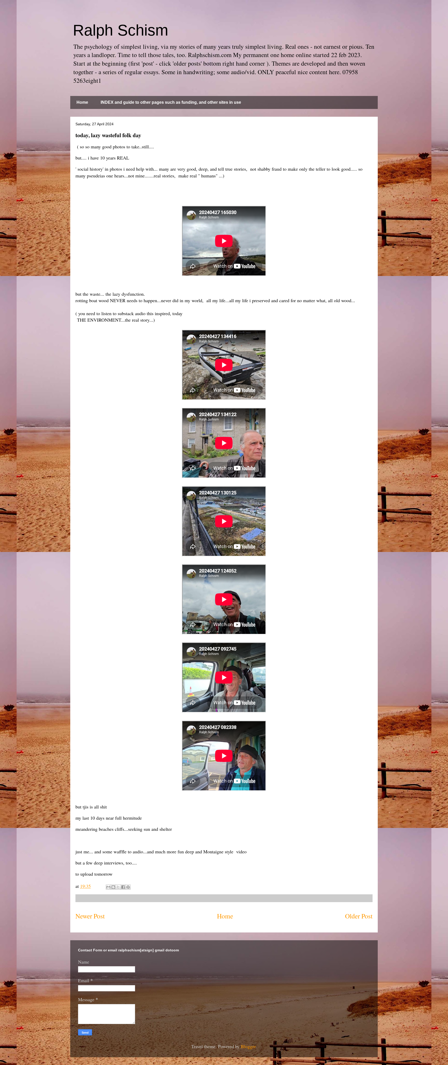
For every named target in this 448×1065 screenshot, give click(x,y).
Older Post (359, 915)
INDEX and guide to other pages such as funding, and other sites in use (171, 102)
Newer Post (90, 915)
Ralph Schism (120, 30)
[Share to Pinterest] (128, 887)
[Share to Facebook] (123, 887)
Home (82, 102)
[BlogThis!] (113, 887)
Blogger (248, 1046)
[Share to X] (118, 887)
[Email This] (108, 887)
